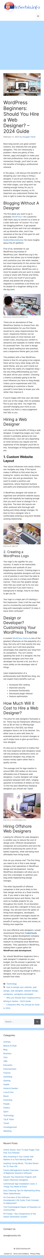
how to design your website (19, 987)
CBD (5, 1061)
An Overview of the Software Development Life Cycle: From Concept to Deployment (21, 1200)
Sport (5, 1111)
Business (7, 1053)
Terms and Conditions (21, 1254)
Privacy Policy (35, 1254)
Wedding (7, 1131)
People (6, 1104)
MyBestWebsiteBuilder (13, 240)
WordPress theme (21, 638)
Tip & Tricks (8, 1119)
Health (6, 1084)
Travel (6, 1123)
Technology (11, 984)
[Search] (37, 1022)
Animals (7, 1042)
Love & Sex (8, 1092)
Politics (6, 1108)
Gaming (6, 1080)
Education (7, 1065)
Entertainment (9, 1069)
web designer (17, 991)
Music (6, 1096)
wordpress (8, 994)
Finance (6, 1073)
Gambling (7, 1077)
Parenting (7, 1100)
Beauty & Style (10, 1046)
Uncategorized (10, 1127)
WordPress (17, 217)
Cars (5, 1057)
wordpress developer (23, 994)
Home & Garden (10, 1088)
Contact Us (8, 1254)
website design (31, 991)
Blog (5, 1049)
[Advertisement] (22, 44)
